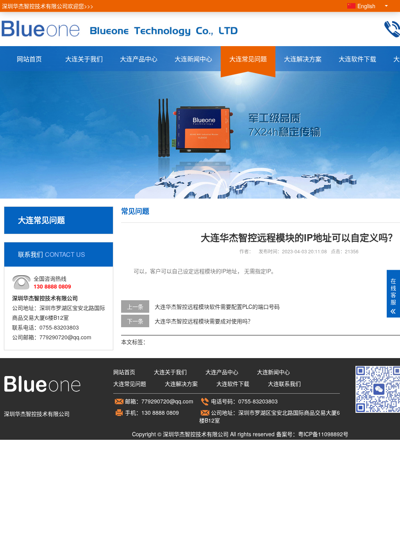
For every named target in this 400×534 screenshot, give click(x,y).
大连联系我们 (284, 383)
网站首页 (29, 58)
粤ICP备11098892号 (323, 434)
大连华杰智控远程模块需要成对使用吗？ (204, 321)
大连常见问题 (248, 58)
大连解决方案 (302, 58)
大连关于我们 (84, 58)
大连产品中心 (138, 58)
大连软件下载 (357, 58)
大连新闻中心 (193, 58)
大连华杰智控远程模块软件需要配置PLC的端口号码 (217, 306)
